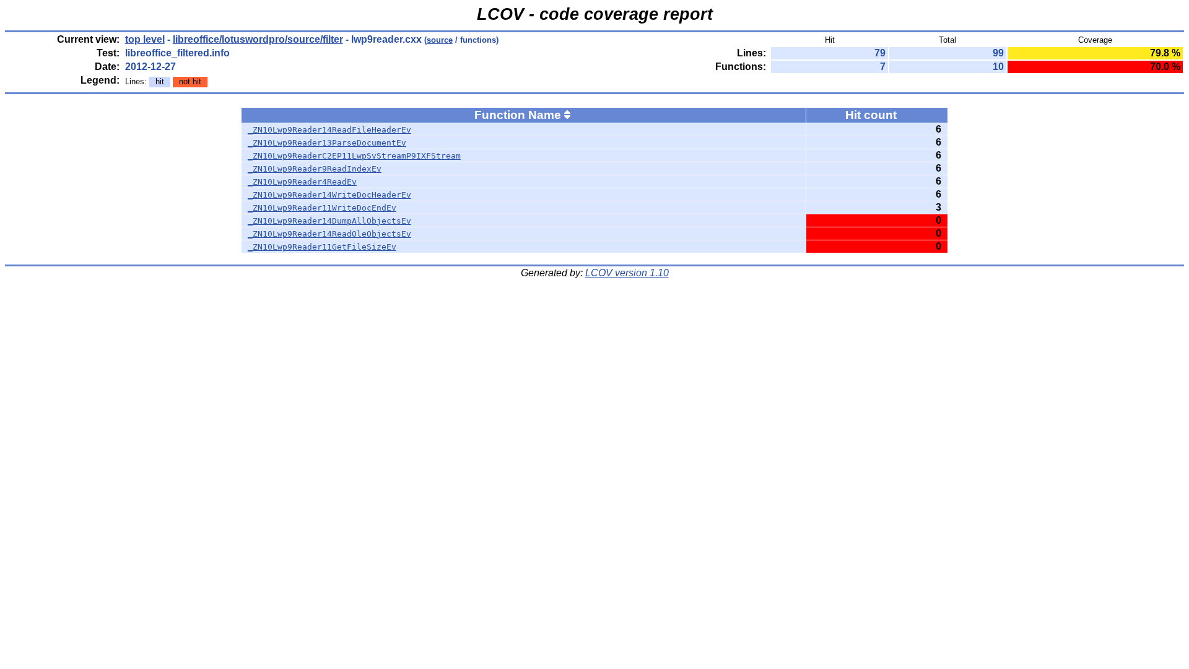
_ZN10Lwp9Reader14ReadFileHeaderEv (329, 129)
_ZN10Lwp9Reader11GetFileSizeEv (322, 246)
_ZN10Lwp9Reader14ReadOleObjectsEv (329, 233)
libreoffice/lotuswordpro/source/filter (258, 39)
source (440, 40)
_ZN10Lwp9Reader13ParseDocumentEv (327, 142)
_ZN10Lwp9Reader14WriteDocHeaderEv (329, 194)
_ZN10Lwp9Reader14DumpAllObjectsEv (329, 220)
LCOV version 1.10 (627, 273)
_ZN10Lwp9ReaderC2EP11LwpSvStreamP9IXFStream (354, 155)
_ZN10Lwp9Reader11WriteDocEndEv (322, 207)
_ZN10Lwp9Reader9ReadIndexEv (314, 168)
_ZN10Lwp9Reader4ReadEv (302, 181)
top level (145, 39)
